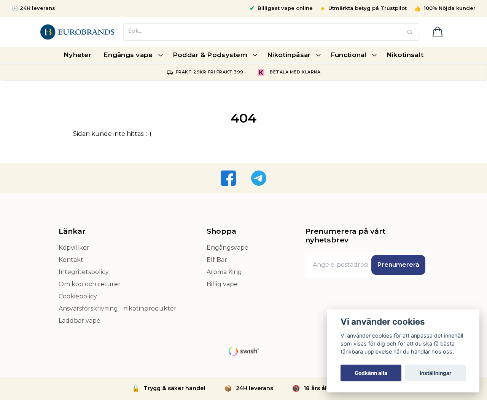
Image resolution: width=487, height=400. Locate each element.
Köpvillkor (74, 247)
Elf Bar (217, 259)
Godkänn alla (371, 373)
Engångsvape (227, 247)
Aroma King (224, 272)
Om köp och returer (90, 284)
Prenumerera (398, 264)
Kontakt (71, 259)
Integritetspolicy (84, 272)
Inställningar (436, 373)
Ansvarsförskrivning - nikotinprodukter (118, 308)
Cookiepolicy (78, 296)
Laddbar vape (79, 320)
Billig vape (222, 284)
